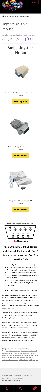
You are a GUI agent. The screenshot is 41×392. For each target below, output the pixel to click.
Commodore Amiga (15, 349)
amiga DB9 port (26, 353)
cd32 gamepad (33, 360)
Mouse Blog (25, 349)
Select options (20, 101)
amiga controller (23, 351)
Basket (31, 386)
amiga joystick (28, 355)
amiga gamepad (18, 355)
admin (20, 35)
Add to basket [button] (20, 155)
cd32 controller (23, 360)
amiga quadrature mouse (10, 360)
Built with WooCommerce (11, 381)
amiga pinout (30, 357)
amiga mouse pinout (18, 357)
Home (6, 16)
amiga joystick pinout (19, 38)
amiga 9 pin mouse (11, 351)
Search (20, 388)
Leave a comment (29, 35)
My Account (7, 388)
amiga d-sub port (14, 353)
